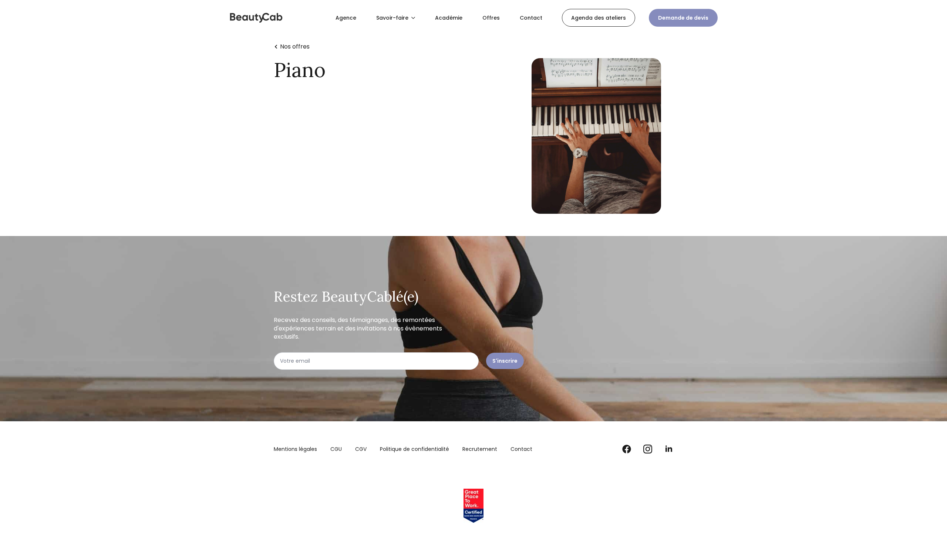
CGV (361, 449)
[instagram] (647, 449)
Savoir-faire (392, 17)
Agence (346, 17)
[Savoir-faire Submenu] (414, 17)
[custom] (626, 449)
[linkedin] (668, 449)
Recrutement (479, 449)
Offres (491, 17)
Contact (531, 17)
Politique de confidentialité (414, 449)
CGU (336, 449)
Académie (448, 17)
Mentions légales (295, 449)
